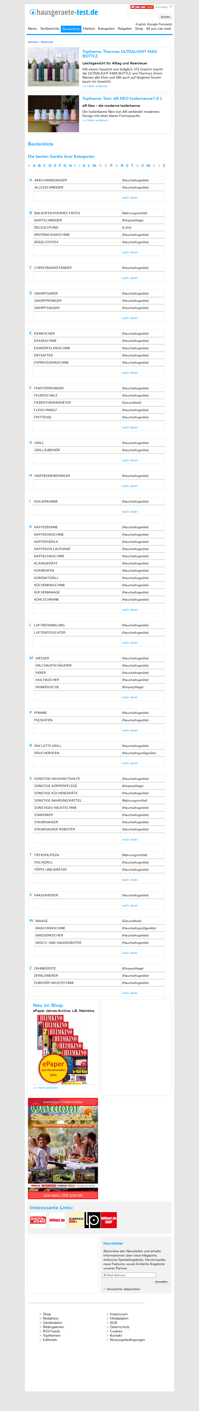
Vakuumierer (46, 895)
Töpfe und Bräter (50, 869)
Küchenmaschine (49, 585)
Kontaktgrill (46, 578)
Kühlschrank (46, 599)
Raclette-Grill (48, 746)
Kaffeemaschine (49, 534)
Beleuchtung (46, 227)
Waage (42, 921)
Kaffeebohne (46, 527)
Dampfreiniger (48, 300)
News (32, 28)
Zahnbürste (45, 968)
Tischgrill (43, 862)
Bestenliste (71, 29)
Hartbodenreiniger (52, 476)
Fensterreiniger (49, 388)
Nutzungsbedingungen (127, 1339)
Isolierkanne (46, 501)
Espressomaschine (51, 362)
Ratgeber (125, 28)
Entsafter (43, 355)
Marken (89, 28)
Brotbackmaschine (52, 235)
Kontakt (116, 1335)
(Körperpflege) (132, 220)
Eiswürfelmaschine (52, 348)
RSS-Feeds (51, 1331)
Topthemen (51, 1335)
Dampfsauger (47, 308)
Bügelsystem (46, 242)
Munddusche (47, 687)
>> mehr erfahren (45, 1088)
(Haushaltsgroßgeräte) (139, 753)
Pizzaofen (43, 720)
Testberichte (49, 28)
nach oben (130, 197)
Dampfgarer (46, 293)
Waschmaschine (50, 928)
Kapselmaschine (49, 556)
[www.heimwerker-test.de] (76, 1231)
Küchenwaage (47, 592)
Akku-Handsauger (50, 180)
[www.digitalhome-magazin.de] (38, 1231)
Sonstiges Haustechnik (55, 808)
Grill (39, 443)
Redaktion (50, 1318)
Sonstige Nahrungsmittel (58, 800)
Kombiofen (44, 570)
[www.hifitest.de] (57, 1231)
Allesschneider (48, 187)
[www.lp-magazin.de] (92, 1231)
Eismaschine (45, 341)
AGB (113, 1322)
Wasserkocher (49, 935)
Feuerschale (46, 395)
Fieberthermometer (52, 402)
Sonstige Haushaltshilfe (57, 779)
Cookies (116, 1331)
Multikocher (47, 680)
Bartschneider (48, 220)
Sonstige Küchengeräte (56, 793)
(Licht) (126, 227)
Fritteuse (42, 417)
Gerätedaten (52, 1322)
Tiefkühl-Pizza (46, 855)
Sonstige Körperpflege (55, 786)
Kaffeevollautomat (52, 549)
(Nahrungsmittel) (134, 213)
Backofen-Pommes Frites (57, 213)
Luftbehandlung (49, 625)
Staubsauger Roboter (54, 829)
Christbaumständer (53, 268)
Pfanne (40, 713)
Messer (42, 658)
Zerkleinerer (46, 975)
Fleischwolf (45, 410)
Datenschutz (119, 1327)
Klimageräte (46, 563)
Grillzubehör (47, 450)
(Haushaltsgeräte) (135, 180)
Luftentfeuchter (49, 632)
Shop (139, 28)
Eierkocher (44, 333)
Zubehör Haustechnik (54, 983)
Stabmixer (43, 815)
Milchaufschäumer (54, 665)
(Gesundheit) (131, 402)
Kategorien (106, 28)
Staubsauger (46, 822)
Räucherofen (46, 753)
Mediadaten (119, 1318)
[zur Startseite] (68, 12)
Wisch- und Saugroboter (58, 943)
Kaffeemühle (46, 542)
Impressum (119, 1314)
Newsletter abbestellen (123, 1289)
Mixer (41, 672)
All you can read (158, 28)
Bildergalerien (53, 1327)
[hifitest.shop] (109, 1231)
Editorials (50, 1339)
